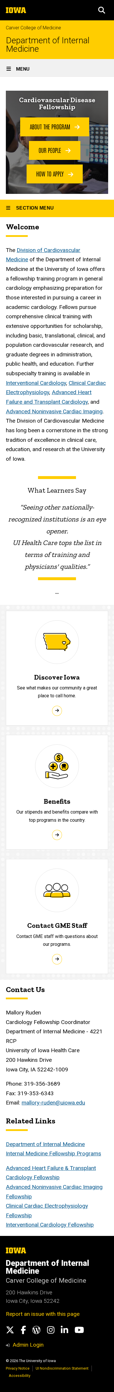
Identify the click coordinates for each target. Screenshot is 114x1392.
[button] (101, 10)
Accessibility (19, 1375)
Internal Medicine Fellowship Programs (53, 1153)
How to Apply (50, 173)
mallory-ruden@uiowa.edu (53, 1102)
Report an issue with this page (43, 1314)
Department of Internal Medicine (47, 44)
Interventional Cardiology (36, 383)
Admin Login (28, 1344)
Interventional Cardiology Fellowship (50, 1224)
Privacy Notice (18, 1368)
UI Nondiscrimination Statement (62, 1368)
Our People (51, 150)
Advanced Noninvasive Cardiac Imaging (54, 411)
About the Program (51, 126)
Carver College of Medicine (33, 28)
